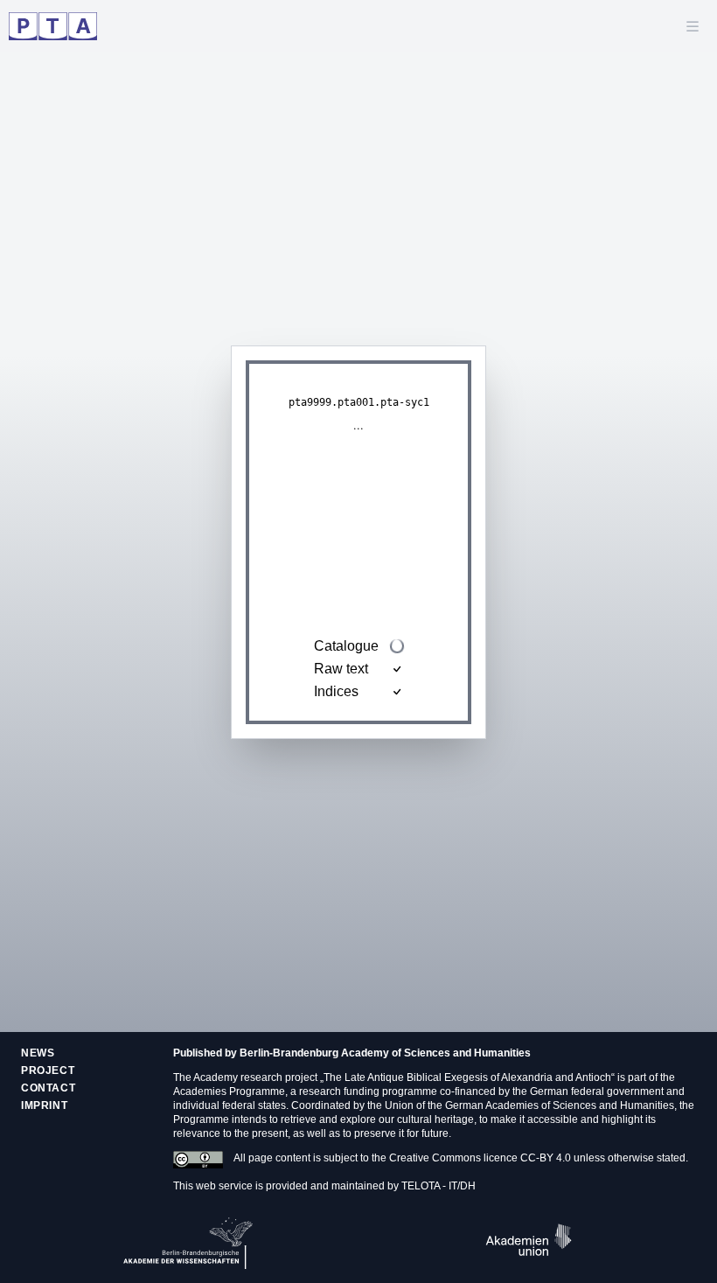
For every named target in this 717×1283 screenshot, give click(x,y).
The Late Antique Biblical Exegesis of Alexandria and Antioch (467, 1077)
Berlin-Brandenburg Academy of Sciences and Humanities (385, 1053)
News (37, 1053)
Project (47, 1070)
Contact (48, 1088)
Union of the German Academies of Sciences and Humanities (529, 1105)
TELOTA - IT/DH (438, 1186)
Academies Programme (229, 1091)
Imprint (44, 1105)
